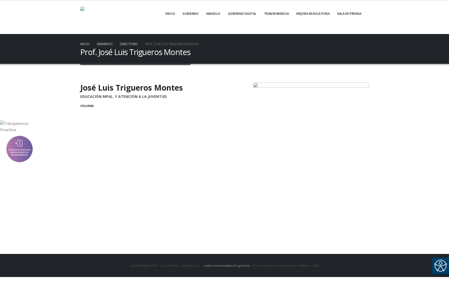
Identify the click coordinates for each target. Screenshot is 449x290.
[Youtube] (356, 30)
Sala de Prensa (349, 13)
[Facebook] (329, 30)
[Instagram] (364, 30)
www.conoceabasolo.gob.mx (227, 265)
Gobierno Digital (242, 13)
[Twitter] (338, 30)
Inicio (170, 13)
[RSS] (347, 30)
